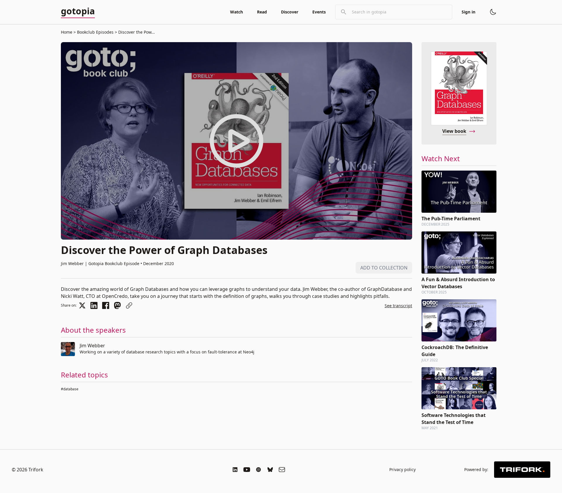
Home (66, 32)
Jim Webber (92, 345)
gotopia (78, 11)
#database (69, 389)
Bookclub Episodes (95, 32)
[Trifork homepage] (522, 469)
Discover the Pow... (136, 32)
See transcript (398, 305)
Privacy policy (402, 469)
